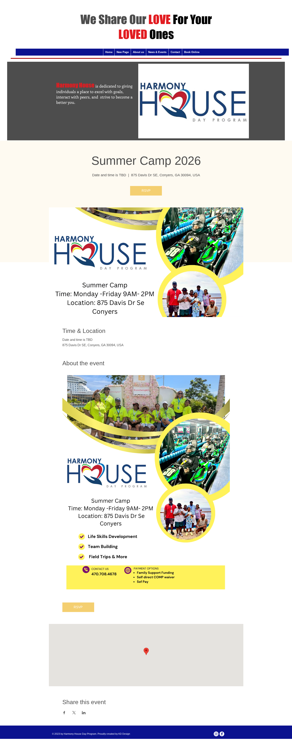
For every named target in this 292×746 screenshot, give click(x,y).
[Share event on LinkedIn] (84, 712)
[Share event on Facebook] (64, 712)
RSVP (146, 190)
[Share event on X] (74, 712)
